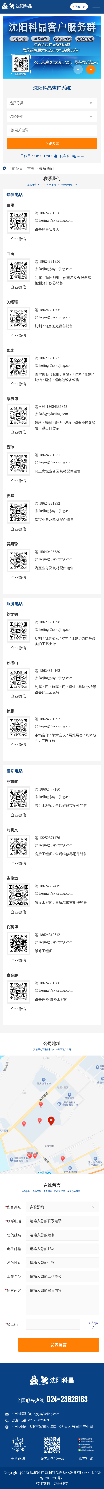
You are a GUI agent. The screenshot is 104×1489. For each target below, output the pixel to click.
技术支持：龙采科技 (52, 1483)
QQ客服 (64, 156)
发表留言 (58, 1345)
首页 (31, 168)
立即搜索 (52, 144)
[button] (90, 69)
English (80, 6)
